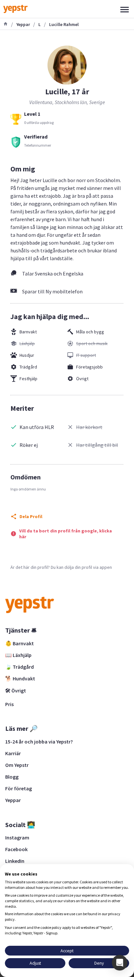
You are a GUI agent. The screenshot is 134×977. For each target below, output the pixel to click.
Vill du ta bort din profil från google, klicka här (65, 534)
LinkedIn (14, 861)
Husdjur (27, 355)
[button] (119, 962)
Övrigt (82, 378)
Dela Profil (31, 516)
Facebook (16, 849)
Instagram (17, 837)
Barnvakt (28, 332)
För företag (18, 788)
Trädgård (28, 367)
